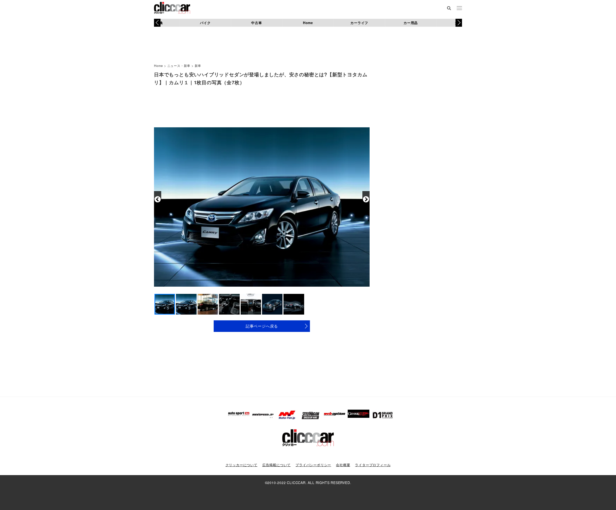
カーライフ (359, 22)
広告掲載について (276, 464)
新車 (198, 65)
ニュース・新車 (179, 65)
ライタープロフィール (373, 464)
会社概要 (343, 464)
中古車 (256, 22)
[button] (459, 22)
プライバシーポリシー (313, 464)
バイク (205, 22)
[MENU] (459, 8)
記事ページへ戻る (262, 326)
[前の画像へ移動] (157, 199)
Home (308, 22)
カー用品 (411, 22)
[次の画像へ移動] (366, 199)
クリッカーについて (241, 464)
